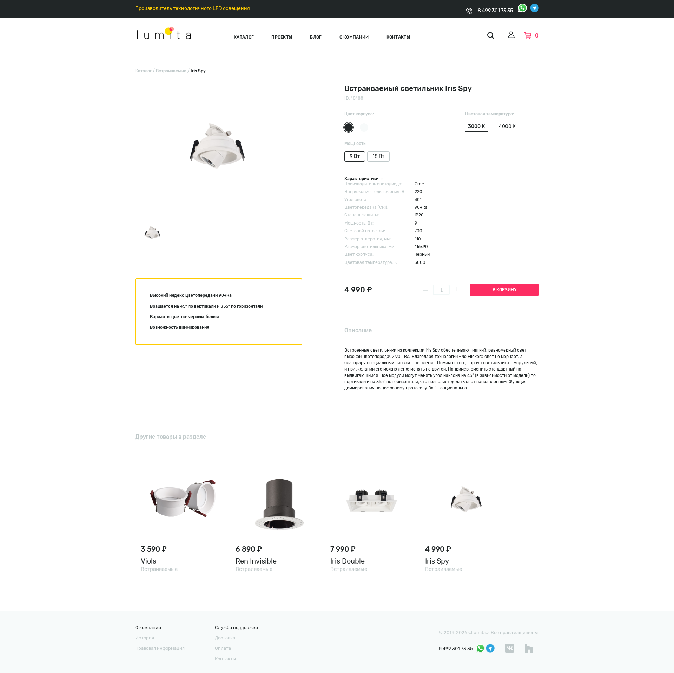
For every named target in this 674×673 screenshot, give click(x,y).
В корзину (504, 289)
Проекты (281, 37)
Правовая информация (160, 648)
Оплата (223, 648)
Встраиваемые (171, 70)
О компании (354, 37)
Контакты (398, 37)
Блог (316, 37)
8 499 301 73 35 (495, 11)
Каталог (244, 37)
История (144, 637)
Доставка (225, 637)
